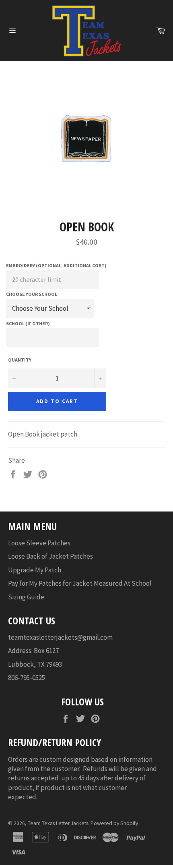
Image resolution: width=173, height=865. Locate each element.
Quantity (19, 360)
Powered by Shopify (114, 823)
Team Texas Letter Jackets (58, 823)
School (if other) (28, 323)
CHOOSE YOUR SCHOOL (31, 294)
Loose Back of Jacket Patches (50, 556)
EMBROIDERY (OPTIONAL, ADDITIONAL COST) (56, 265)
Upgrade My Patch (34, 570)
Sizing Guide (26, 597)
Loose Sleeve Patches (39, 543)
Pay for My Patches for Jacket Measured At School (80, 583)
